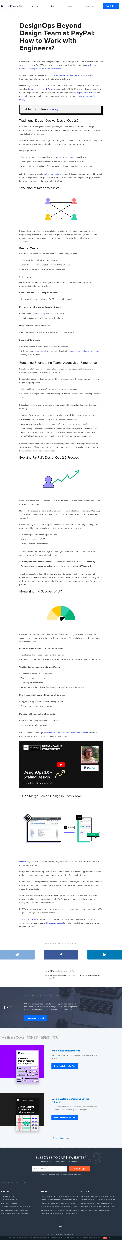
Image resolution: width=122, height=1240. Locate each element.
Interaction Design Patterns (65, 1050)
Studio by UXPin (7, 6)
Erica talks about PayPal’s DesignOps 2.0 (69, 75)
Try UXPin (110, 6)
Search (87, 6)
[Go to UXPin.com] (61, 1226)
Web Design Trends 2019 (9, 1200)
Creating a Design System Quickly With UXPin (15, 1206)
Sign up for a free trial (86, 93)
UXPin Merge (25, 861)
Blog (52, 6)
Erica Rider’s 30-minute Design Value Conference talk (66, 733)
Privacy (50, 1234)
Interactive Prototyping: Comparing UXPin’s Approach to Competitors (60, 1213)
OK (105, 1238)
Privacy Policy (78, 1174)
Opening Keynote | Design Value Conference (95, 1210)
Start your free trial (36, 1018)
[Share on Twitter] (17, 954)
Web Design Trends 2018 (9, 1203)
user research (40, 351)
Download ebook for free (64, 1066)
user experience (66, 157)
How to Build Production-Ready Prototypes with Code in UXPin (60, 1200)
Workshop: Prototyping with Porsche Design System (97, 1196)
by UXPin (18, 6)
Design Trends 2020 (7, 1196)
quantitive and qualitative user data (83, 351)
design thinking (38, 313)
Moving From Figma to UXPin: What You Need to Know (58, 1203)
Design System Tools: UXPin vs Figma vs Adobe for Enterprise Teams (60, 1210)
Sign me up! (79, 1169)
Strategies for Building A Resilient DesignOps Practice (98, 1200)
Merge (69, 6)
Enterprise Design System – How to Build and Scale (97, 1206)
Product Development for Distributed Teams (15, 1213)
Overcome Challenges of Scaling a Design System (97, 1203)
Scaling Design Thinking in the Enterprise (14, 1210)
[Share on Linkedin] (104, 954)
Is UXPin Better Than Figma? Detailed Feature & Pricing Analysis (60, 1206)
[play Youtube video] (61, 764)
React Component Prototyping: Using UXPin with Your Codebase (60, 1196)
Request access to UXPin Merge (42, 89)
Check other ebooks (61, 1138)
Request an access (54, 923)
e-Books (35, 6)
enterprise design (52, 174)
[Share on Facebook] (61, 954)
